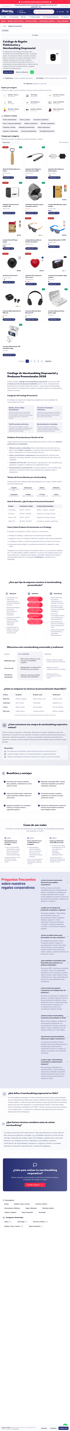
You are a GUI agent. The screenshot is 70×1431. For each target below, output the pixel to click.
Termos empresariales (9, 119)
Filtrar (36, 35)
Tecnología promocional (47, 131)
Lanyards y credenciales (10, 131)
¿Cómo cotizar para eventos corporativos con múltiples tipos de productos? (53, 990)
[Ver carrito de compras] (67, 12)
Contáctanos (38, 557)
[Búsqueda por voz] (52, 11)
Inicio (4, 26)
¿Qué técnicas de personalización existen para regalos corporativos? (53, 1038)
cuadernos (27, 450)
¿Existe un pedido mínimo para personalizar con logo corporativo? (53, 936)
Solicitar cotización (34, 1185)
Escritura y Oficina (31, 21)
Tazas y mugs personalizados (12, 123)
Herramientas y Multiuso (47, 21)
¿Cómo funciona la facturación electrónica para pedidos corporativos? (51, 882)
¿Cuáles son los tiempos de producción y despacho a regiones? (53, 909)
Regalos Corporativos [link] (15, 26)
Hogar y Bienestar (62, 21)
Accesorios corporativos (40, 119)
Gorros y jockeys (25, 119)
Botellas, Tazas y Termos (15, 21)
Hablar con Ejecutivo (22, 72)
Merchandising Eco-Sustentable (47, 424)
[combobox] (10, 142)
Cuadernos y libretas (9, 127)
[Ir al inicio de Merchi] (7, 12)
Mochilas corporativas (48, 123)
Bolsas (3, 21)
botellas (20, 450)
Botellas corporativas (31, 123)
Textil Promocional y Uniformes (18, 424)
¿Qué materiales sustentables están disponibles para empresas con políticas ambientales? (53, 963)
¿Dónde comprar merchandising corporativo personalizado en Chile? (53, 1017)
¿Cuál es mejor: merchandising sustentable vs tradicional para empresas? (51, 1062)
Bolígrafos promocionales (26, 127)
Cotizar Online (8, 72)
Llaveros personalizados (28, 131)
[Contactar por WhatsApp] (32, 72)
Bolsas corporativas (44, 127)
